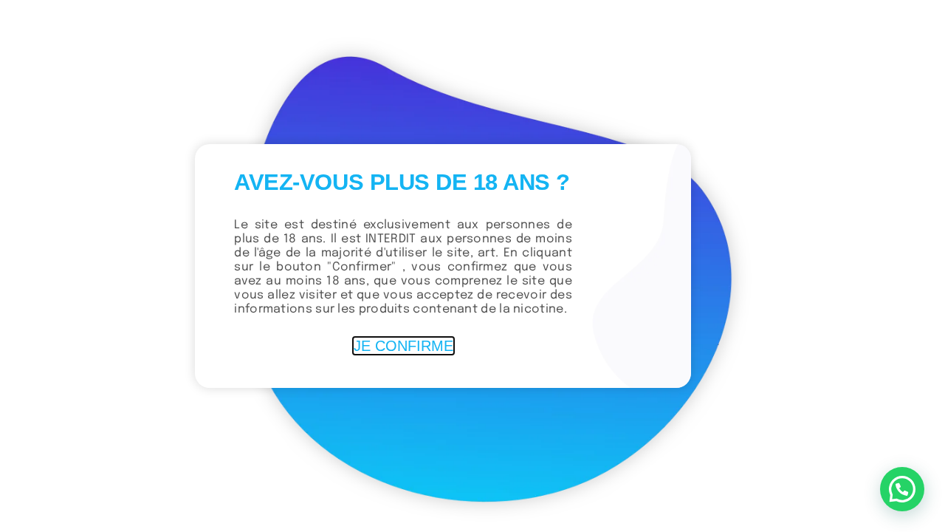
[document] (472, 266)
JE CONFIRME (403, 346)
